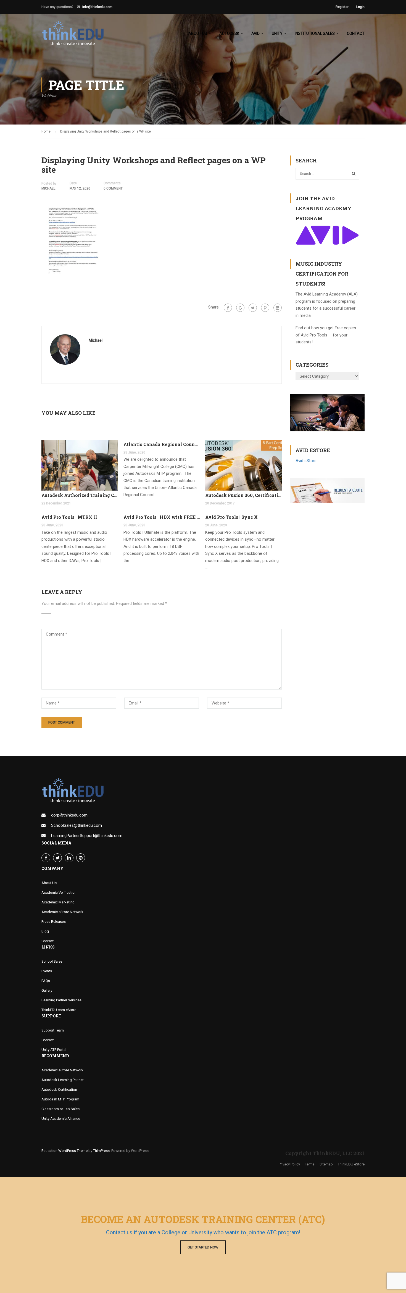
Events (46, 971)
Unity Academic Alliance (60, 1118)
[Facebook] (228, 308)
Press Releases (53, 921)
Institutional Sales (315, 33)
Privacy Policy (289, 1164)
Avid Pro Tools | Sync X (231, 517)
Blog (45, 931)
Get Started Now (203, 1247)
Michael (48, 188)
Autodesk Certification (59, 1089)
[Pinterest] (265, 308)
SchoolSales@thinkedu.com (76, 825)
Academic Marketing (58, 902)
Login (360, 7)
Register (342, 7)
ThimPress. (101, 1151)
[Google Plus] (240, 308)
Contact (356, 33)
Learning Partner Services (61, 1000)
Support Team (52, 1030)
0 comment (113, 188)
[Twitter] (253, 308)
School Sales (51, 961)
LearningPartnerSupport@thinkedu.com (86, 835)
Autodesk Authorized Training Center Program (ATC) (79, 495)
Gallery (46, 990)
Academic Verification (59, 892)
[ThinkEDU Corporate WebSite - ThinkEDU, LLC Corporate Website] (75, 36)
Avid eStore (306, 460)
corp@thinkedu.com (69, 815)
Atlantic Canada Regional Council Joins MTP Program (161, 444)
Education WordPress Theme (64, 1151)
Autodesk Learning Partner (62, 1080)
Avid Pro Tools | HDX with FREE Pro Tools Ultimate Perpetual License (161, 517)
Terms (310, 1164)
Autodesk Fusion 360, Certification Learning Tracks (243, 495)
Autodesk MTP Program (60, 1099)
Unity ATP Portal (53, 1050)
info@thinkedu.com (97, 7)
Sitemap (326, 1164)
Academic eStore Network (62, 912)
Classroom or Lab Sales (60, 1109)
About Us (49, 883)
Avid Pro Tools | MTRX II (69, 517)
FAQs (45, 981)
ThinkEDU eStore (351, 1164)
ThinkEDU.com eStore (58, 1010)
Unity (277, 33)
